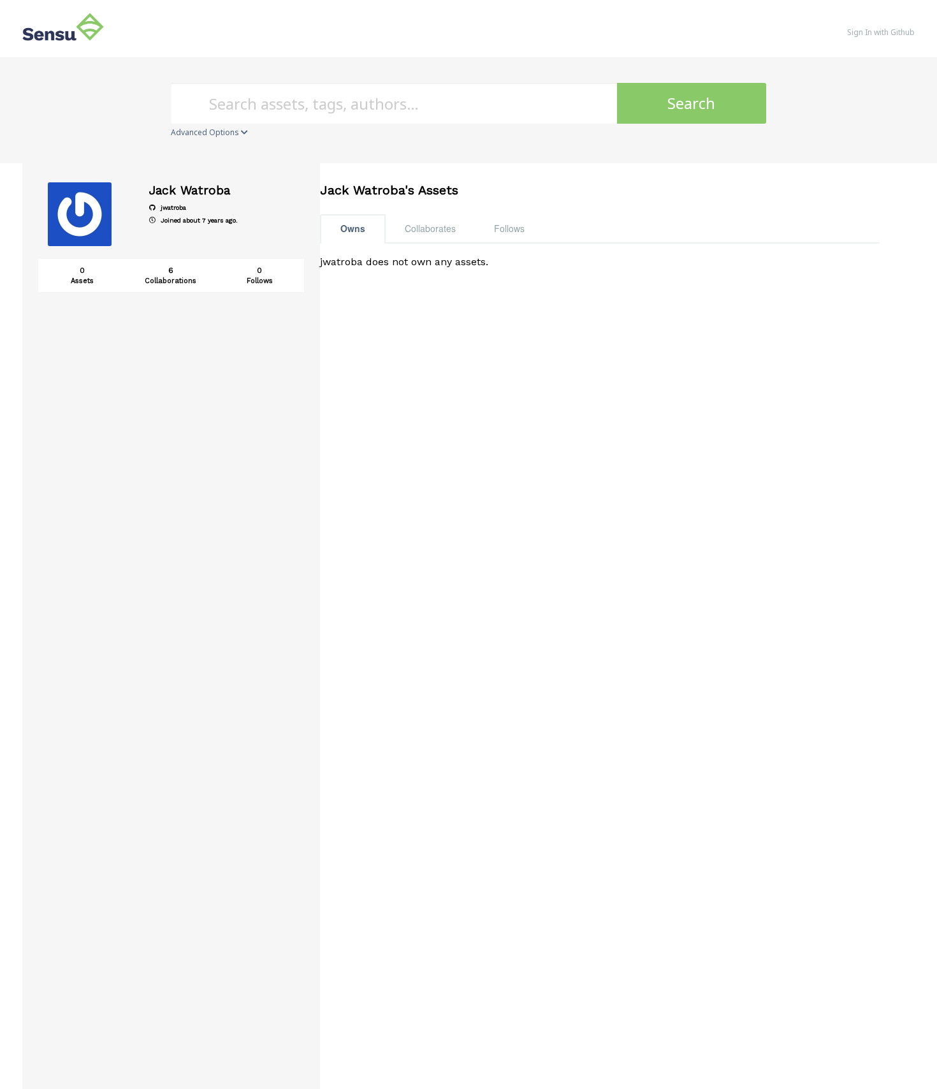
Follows (509, 228)
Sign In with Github (881, 32)
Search (691, 102)
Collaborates (430, 228)
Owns (352, 228)
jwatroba (172, 207)
